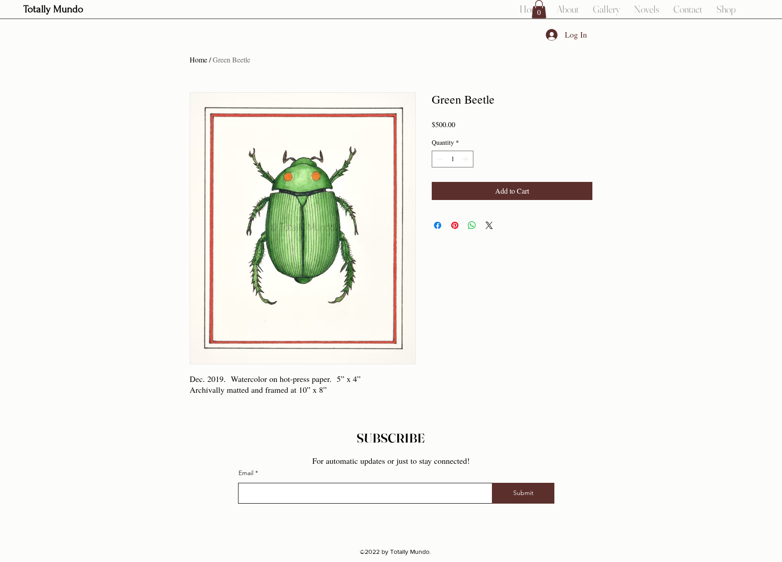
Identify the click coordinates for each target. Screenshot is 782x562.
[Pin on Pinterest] (454, 225)
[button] (539, 9)
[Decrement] (438, 159)
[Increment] (466, 159)
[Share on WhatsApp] (472, 225)
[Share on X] (489, 225)
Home (198, 59)
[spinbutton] (452, 159)
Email (245, 473)
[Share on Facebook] (437, 225)
